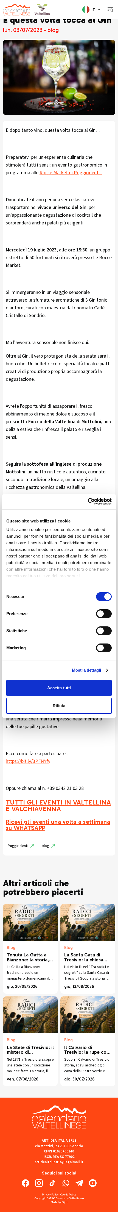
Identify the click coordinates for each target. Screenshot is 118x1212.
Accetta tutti (59, 687)
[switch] (104, 613)
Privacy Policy (50, 1194)
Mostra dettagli (86, 670)
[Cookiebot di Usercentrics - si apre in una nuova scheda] (88, 501)
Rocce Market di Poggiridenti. (71, 172)
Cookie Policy (68, 1194)
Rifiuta (59, 705)
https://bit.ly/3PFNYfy (28, 761)
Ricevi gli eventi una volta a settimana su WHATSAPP (58, 825)
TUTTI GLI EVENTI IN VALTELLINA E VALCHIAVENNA (58, 805)
